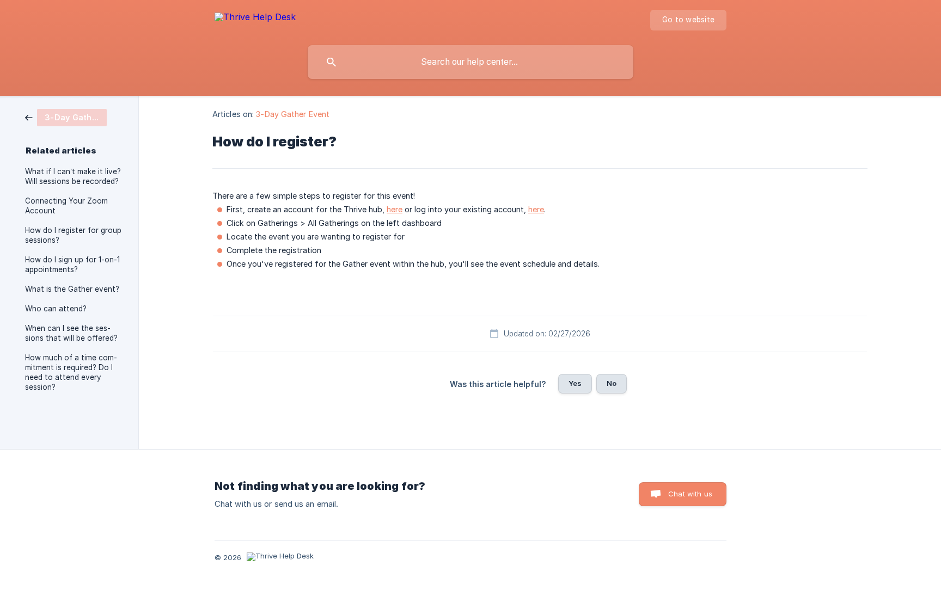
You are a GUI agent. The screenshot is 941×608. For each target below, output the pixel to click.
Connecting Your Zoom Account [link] (66, 205)
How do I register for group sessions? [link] (73, 235)
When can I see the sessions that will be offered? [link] (71, 333)
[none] (255, 19)
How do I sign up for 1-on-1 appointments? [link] (72, 264)
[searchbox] (470, 62)
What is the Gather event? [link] (72, 289)
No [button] (611, 383)
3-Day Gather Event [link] (292, 114)
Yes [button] (575, 383)
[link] (66, 117)
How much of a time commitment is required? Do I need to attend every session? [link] (71, 372)
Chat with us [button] (690, 493)
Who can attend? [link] (56, 308)
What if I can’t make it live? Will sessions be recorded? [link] (73, 176)
